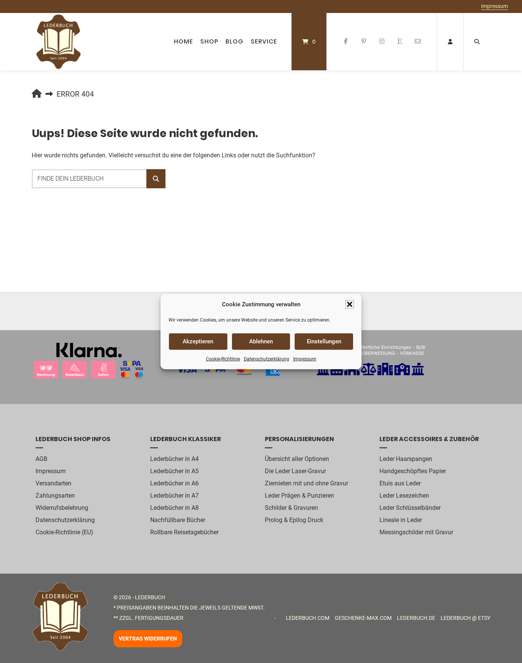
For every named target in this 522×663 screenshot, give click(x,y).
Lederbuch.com (307, 618)
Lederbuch (150, 597)
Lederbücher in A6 (174, 483)
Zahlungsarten (55, 495)
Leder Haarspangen (405, 458)
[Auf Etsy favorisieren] (399, 41)
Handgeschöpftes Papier (412, 471)
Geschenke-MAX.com (363, 618)
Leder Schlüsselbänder (410, 507)
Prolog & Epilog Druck (294, 520)
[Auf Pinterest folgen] (364, 41)
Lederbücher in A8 (174, 507)
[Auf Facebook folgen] (346, 41)
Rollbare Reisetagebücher (184, 532)
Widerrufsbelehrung (62, 507)
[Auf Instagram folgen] (382, 41)
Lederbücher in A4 (174, 458)
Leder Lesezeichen (404, 495)
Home (183, 41)
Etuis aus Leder (400, 483)
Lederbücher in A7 (174, 495)
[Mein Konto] (450, 41)
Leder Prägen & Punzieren (299, 495)
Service (264, 41)
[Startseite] (58, 41)
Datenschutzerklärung (266, 358)
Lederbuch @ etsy (465, 618)
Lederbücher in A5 (174, 471)
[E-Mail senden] (417, 41)
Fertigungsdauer (159, 618)
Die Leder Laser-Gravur (295, 471)
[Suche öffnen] (477, 41)
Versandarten (53, 483)
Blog (234, 41)
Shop (209, 41)
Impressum (304, 358)
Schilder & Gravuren (291, 507)
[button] (349, 304)
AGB (41, 458)
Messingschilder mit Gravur (416, 532)
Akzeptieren (198, 341)
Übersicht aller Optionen (297, 458)
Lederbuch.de (416, 618)
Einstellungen (324, 341)
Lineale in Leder (400, 520)
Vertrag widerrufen (148, 639)
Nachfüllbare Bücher (177, 520)
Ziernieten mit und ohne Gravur (306, 483)
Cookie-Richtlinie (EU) (64, 532)
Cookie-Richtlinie (223, 358)
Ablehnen (261, 341)
